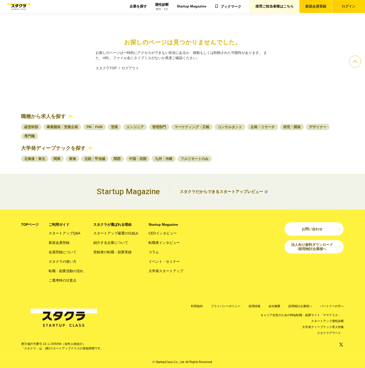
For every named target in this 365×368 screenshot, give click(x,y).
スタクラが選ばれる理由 (112, 224)
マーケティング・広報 (192, 127)
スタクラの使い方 (62, 261)
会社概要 (274, 306)
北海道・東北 (34, 159)
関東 (57, 159)
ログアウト (130, 68)
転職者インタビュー (164, 243)
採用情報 (254, 306)
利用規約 (197, 306)
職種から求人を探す (43, 116)
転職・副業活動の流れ (66, 271)
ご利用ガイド (59, 224)
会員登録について (62, 252)
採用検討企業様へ (300, 306)
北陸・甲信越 (94, 159)
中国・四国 (137, 159)
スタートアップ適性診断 (327, 321)
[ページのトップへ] (355, 62)
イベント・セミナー (164, 261)
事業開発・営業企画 (62, 127)
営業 (114, 127)
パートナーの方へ (332, 306)
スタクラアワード (329, 333)
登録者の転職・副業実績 (112, 252)
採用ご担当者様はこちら (275, 6)
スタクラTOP (106, 68)
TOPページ (30, 224)
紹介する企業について (110, 243)
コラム (153, 252)
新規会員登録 (315, 6)
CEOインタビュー (162, 233)
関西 (117, 159)
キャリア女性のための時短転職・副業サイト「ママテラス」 (300, 315)
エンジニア (135, 127)
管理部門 (159, 127)
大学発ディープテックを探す (53, 148)
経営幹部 (31, 127)
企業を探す (138, 6)
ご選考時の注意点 (62, 280)
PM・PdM (94, 127)
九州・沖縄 (163, 159)
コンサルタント (230, 127)
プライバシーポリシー (226, 306)
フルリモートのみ (195, 159)
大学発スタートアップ (165, 271)
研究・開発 (292, 127)
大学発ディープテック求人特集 (323, 327)
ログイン (349, 6)
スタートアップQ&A (64, 233)
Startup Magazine (191, 6)
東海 (72, 159)
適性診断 (162, 6)
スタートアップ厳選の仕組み (116, 233)
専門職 (29, 136)
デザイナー (318, 127)
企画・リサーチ (263, 127)
